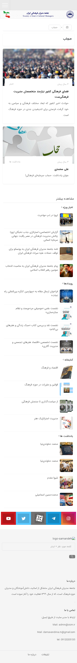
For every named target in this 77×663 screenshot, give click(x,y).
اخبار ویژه (67, 207)
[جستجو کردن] (72, 556)
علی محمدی (61, 169)
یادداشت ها (14, 161)
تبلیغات (45, 654)
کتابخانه (68, 360)
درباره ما (32, 654)
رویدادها (68, 284)
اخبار (11, 84)
